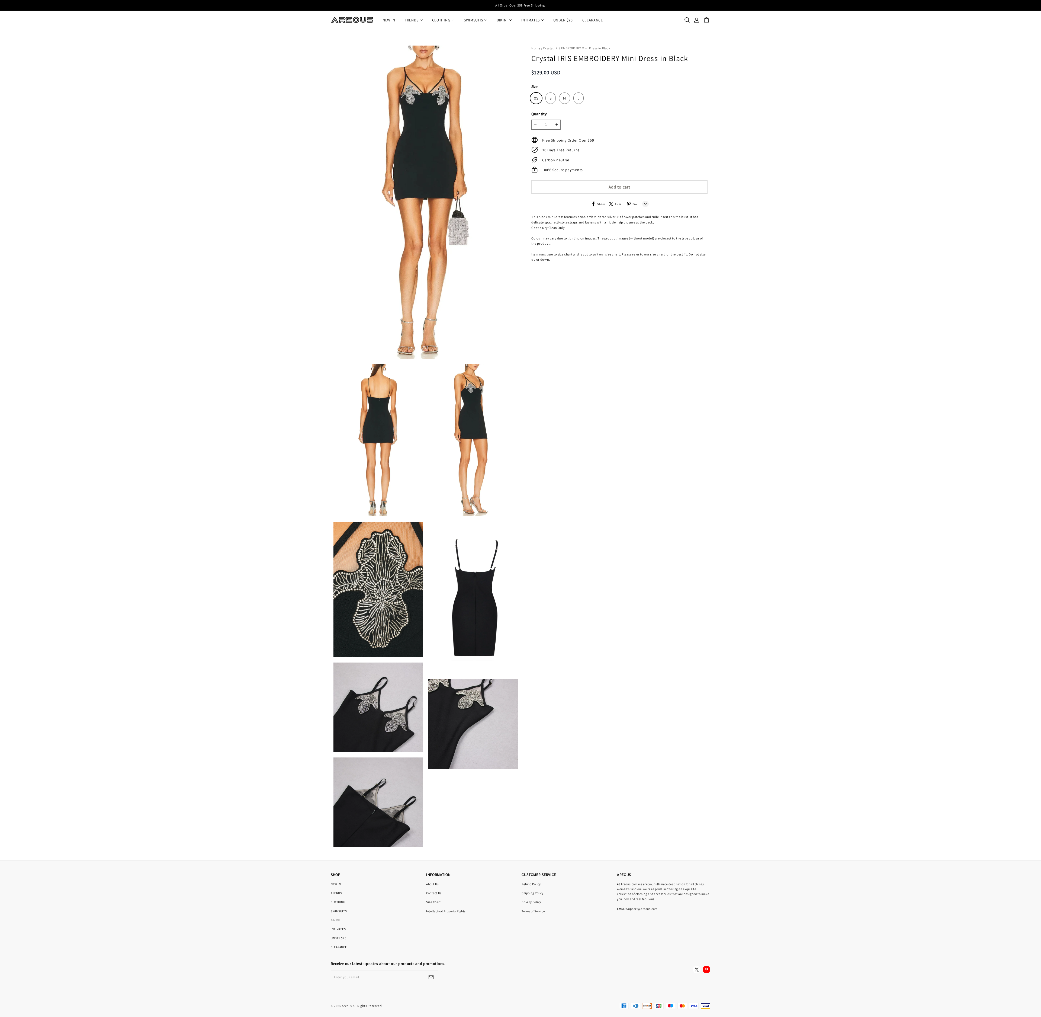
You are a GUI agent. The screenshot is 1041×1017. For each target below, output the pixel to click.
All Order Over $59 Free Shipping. (520, 5)
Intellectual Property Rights (446, 911)
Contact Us (434, 893)
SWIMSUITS (473, 20)
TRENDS (412, 20)
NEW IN (389, 20)
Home (535, 48)
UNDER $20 (563, 20)
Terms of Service (533, 911)
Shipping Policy (533, 893)
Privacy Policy (531, 902)
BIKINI (502, 20)
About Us (432, 884)
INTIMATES (530, 20)
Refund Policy (531, 884)
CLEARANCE (592, 20)
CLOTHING (441, 20)
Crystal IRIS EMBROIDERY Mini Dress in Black (576, 48)
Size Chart (433, 902)
